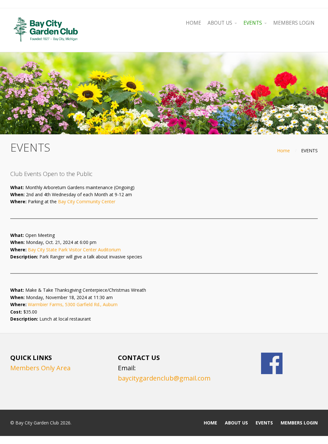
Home (283, 150)
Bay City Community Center (86, 201)
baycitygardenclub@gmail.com (164, 378)
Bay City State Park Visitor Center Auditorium (74, 250)
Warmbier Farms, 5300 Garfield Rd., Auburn (73, 304)
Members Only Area (40, 368)
